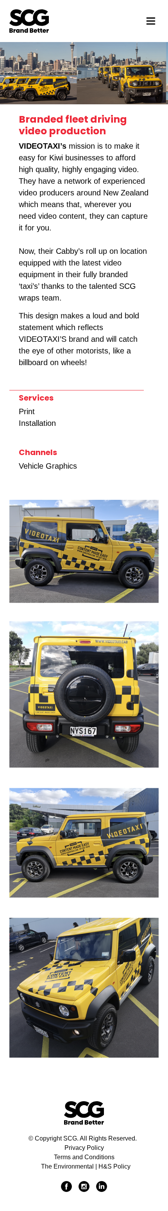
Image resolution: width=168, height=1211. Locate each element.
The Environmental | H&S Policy (85, 1166)
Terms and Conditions (84, 1157)
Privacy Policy (84, 1147)
